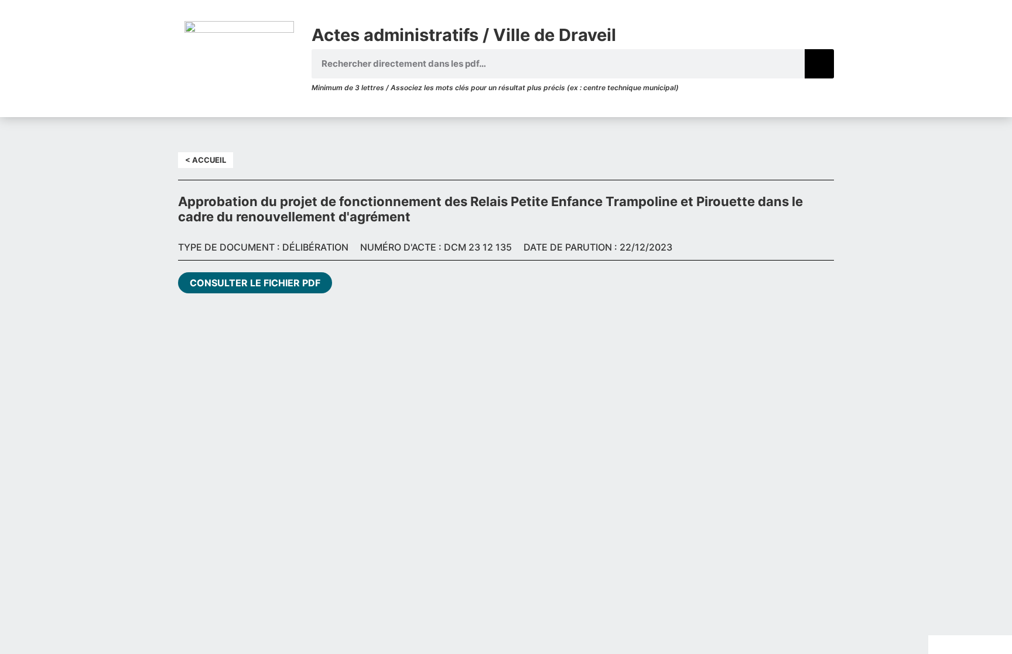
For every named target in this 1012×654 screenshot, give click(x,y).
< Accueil (205, 160)
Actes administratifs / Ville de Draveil (464, 35)
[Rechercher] (819, 63)
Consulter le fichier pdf (255, 283)
